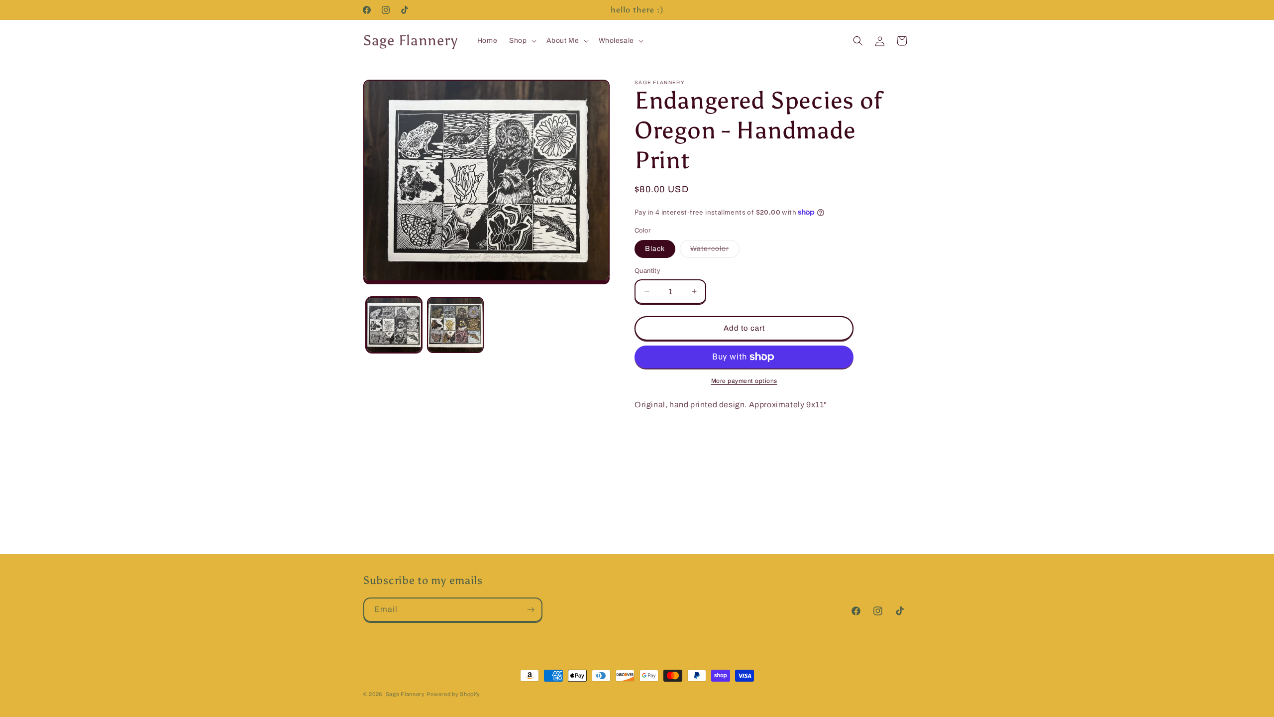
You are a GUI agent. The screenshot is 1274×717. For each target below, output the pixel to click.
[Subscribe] (530, 610)
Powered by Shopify (453, 694)
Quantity (647, 270)
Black (655, 248)
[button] (521, 40)
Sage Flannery (405, 694)
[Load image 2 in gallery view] (455, 325)
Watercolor (715, 251)
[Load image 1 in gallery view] (394, 325)
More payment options (744, 380)
